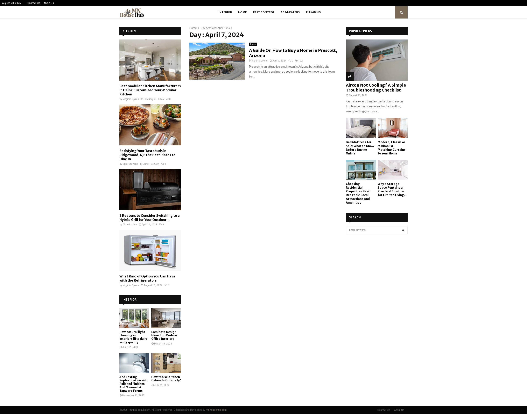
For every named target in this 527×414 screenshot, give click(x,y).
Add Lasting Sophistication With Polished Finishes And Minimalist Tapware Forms (133, 384)
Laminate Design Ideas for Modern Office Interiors (164, 335)
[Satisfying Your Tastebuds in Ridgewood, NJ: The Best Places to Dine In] (150, 124)
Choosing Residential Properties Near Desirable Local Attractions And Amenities (358, 193)
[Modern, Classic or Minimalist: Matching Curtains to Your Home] (393, 128)
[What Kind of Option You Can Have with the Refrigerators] (150, 250)
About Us (49, 3)
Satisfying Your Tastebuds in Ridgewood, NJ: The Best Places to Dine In (147, 155)
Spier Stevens (260, 60)
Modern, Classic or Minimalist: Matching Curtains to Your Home (392, 147)
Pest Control (263, 12)
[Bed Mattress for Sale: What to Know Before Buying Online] (361, 128)
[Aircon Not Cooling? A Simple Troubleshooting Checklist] (377, 60)
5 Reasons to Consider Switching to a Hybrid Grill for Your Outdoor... (149, 217)
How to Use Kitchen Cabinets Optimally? (166, 378)
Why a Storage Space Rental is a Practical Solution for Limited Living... (392, 189)
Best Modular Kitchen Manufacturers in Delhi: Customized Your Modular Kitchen (150, 90)
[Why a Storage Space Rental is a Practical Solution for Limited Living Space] (393, 170)
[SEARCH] (403, 230)
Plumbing (313, 12)
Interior (225, 12)
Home (242, 12)
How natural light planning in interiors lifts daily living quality (133, 337)
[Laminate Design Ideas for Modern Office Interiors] (166, 318)
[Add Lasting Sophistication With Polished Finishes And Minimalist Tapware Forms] (134, 363)
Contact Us (33, 3)
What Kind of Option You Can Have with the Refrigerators (147, 278)
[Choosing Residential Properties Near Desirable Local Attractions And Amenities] (361, 170)
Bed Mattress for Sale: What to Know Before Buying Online (360, 147)
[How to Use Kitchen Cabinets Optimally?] (166, 363)
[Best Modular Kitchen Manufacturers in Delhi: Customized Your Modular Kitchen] (150, 60)
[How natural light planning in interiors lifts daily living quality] (134, 318)
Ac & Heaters (290, 12)
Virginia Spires (131, 99)
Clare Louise (130, 224)
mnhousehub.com (216, 409)
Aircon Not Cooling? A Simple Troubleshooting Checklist (376, 87)
